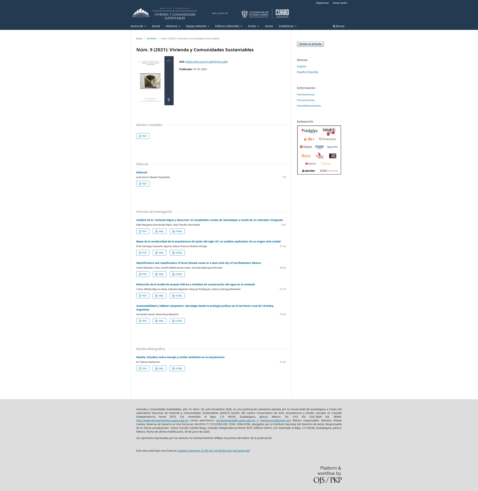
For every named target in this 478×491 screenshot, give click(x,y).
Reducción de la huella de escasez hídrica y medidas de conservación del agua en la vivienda (195, 284)
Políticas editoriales (227, 26)
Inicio (139, 38)
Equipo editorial (196, 26)
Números (172, 26)
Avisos (269, 26)
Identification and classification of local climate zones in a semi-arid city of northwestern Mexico (198, 263)
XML (161, 231)
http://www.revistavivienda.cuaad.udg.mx (162, 420)
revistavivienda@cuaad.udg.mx (235, 420)
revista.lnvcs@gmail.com (275, 420)
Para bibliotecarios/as (309, 105)
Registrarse (322, 2)
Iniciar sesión (340, 2)
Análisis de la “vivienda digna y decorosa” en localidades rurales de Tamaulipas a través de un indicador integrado (209, 220)
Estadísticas (286, 26)
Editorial (141, 172)
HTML (178, 231)
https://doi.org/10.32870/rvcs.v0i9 (207, 61)
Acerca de (137, 26)
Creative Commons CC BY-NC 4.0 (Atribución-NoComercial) (213, 450)
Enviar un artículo (310, 44)
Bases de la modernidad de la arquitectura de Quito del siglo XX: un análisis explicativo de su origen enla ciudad (208, 241)
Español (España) (307, 72)
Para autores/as (305, 100)
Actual (156, 26)
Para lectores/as (306, 94)
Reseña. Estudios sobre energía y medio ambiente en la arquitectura (180, 357)
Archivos (151, 38)
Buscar (340, 26)
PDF (144, 136)
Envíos (252, 26)
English (301, 66)
